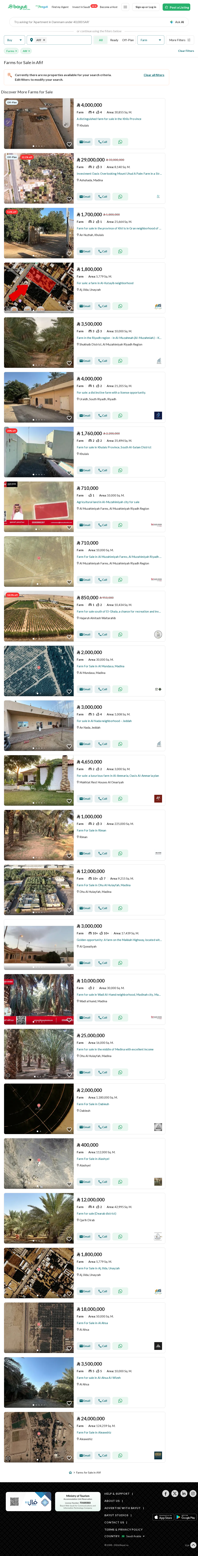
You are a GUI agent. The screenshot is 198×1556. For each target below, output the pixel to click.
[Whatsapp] (120, 142)
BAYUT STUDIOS (116, 1515)
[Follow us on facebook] (165, 1496)
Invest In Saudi (84, 7)
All (101, 40)
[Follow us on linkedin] (183, 1496)
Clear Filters (186, 50)
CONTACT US (114, 1522)
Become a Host (109, 7)
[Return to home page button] (19, 7)
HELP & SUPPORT (117, 1493)
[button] (14, 40)
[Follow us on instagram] (192, 1496)
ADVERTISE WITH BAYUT (122, 1508)
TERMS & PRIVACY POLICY (123, 1529)
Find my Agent (60, 7)
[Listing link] (84, 123)
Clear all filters (154, 75)
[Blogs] (42, 7)
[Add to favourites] (69, 144)
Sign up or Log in (146, 7)
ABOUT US (112, 1500)
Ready (114, 40)
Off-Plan (128, 40)
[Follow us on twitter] (174, 1496)
